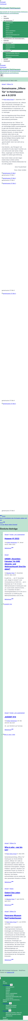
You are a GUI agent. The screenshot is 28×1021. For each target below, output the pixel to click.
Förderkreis (8, 48)
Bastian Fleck (11, 573)
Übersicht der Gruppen (10, 44)
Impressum (7, 61)
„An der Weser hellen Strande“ (8, 523)
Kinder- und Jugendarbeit (17, 534)
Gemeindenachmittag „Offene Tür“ (13, 53)
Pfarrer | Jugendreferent (10, 30)
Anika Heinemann (12, 542)
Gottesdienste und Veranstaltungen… (14, 38)
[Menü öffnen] (1, 75)
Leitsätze (7, 26)
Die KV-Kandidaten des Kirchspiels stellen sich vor (13, 518)
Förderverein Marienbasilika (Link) (12, 34)
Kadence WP (10, 972)
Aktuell (4, 84)
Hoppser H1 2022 (12, 538)
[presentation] (15, 656)
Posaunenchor (9, 1015)
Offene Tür (10, 84)
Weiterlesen (9, 548)
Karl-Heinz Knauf (9, 99)
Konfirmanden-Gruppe (10, 46)
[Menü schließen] (0, 978)
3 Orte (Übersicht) (9, 22)
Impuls (11, 888)
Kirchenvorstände (9, 32)
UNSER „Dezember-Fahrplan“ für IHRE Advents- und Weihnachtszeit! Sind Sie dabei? (15, 564)
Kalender (6, 40)
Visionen (7, 28)
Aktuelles (6, 18)
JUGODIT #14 (10, 717)
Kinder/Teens (6, 1003)
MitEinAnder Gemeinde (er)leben (12, 55)
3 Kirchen (8, 24)
